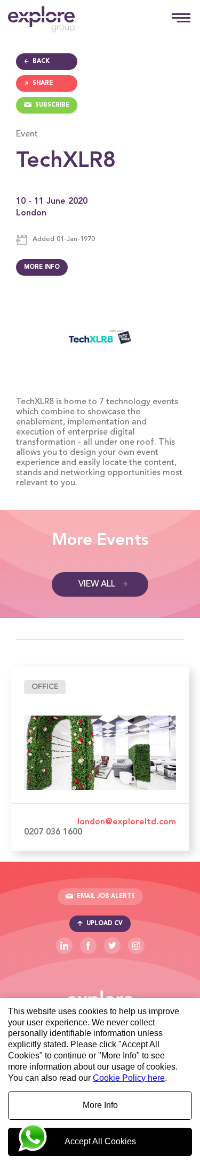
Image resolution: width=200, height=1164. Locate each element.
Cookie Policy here (129, 1077)
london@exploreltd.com (126, 822)
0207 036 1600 (53, 832)
